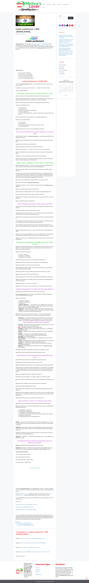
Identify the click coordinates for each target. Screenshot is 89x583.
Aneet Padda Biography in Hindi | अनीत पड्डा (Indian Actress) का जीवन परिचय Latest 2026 (66, 54)
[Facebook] (32, 39)
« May (65, 95)
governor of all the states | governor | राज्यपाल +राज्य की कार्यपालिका (33, 542)
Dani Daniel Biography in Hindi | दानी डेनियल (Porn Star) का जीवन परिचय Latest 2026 (66, 36)
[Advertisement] (35, 60)
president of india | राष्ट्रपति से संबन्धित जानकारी (24, 507)
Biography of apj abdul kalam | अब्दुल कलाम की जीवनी (26, 509)
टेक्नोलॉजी (54, 4)
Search (60, 15)
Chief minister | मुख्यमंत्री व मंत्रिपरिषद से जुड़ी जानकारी (25, 524)
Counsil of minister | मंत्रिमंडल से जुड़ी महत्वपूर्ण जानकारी (25, 525)
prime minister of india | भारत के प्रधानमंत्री (39, 44)
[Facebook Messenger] (34, 39)
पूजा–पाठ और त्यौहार (66, 4)
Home (37, 572)
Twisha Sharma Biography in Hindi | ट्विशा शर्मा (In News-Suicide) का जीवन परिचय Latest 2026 (66, 41)
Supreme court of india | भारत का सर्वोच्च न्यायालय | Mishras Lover (32, 538)
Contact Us (38, 569)
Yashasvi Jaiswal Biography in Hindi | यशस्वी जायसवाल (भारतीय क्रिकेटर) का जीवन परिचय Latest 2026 (66, 50)
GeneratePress (51, 581)
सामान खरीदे (59, 4)
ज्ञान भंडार (44, 7)
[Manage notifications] (86, 578)
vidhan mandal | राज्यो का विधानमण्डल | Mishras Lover (30, 547)
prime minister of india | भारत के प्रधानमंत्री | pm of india (26, 504)
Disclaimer (38, 571)
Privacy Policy (38, 574)
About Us (38, 567)
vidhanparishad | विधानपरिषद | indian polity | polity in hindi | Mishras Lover (35, 551)
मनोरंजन (44, 4)
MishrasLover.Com (59, 567)
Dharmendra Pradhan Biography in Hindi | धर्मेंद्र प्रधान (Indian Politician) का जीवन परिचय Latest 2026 (66, 45)
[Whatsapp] (31, 39)
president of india (25, 493)
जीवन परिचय (49, 4)
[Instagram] (36, 39)
